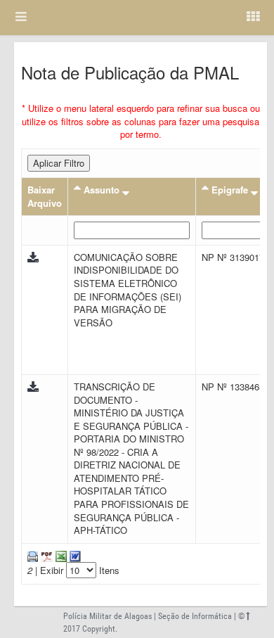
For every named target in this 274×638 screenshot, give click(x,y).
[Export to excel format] (60, 555)
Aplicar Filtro (58, 163)
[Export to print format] (32, 555)
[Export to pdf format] (45, 555)
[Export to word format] (74, 555)
